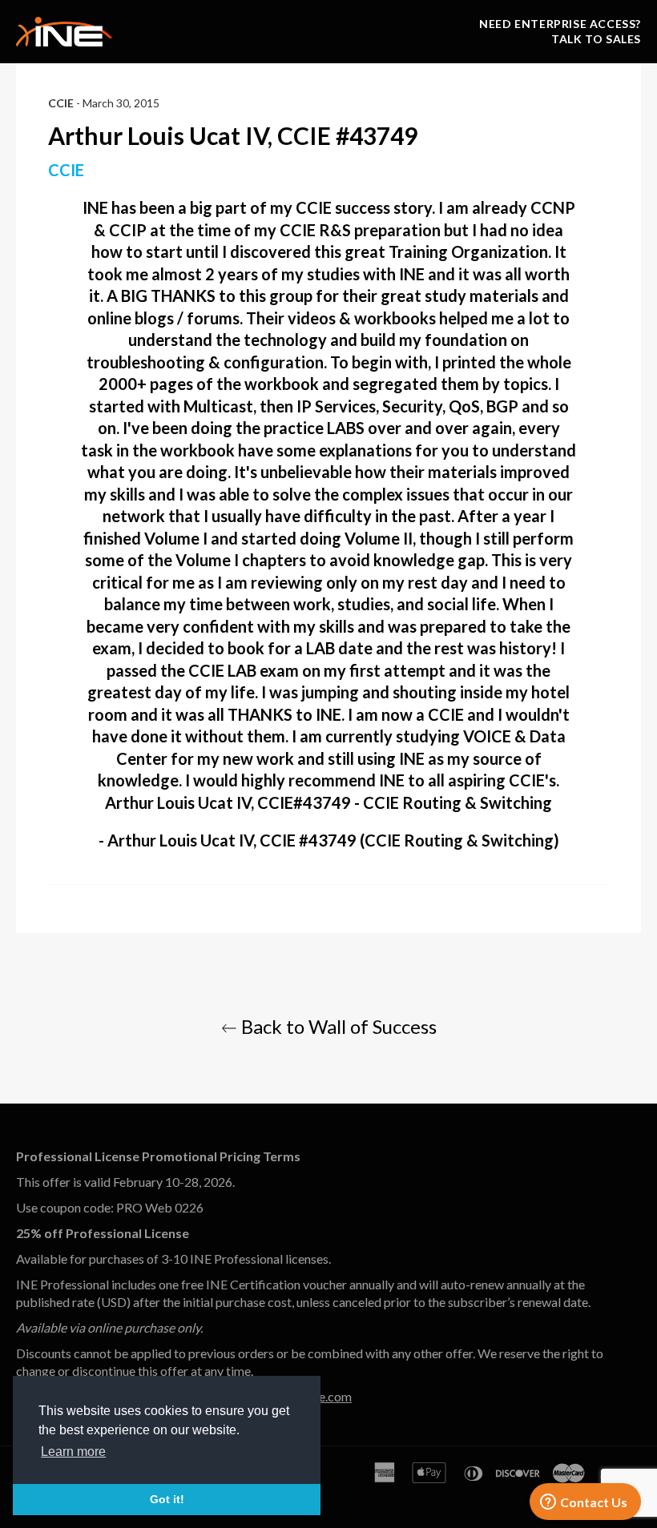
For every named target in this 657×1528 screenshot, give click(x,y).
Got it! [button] (167, 1499)
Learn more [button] (73, 1451)
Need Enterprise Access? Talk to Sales (560, 31)
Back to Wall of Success (337, 1026)
